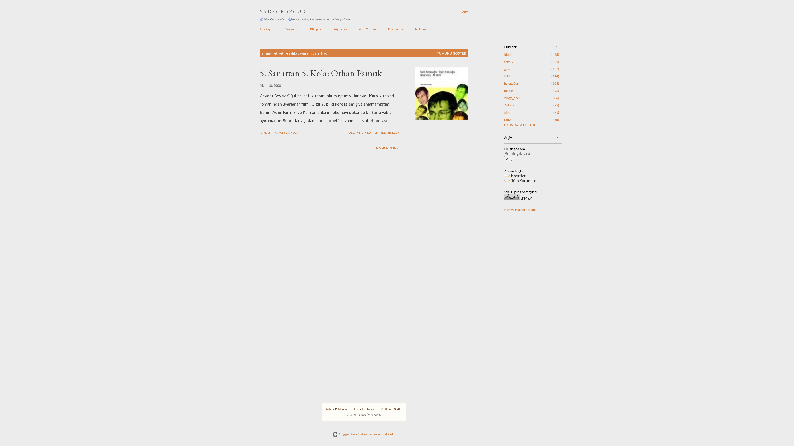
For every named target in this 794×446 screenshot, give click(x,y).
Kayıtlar (518, 175)
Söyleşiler (340, 29)
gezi (531, 69)
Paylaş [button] (265, 132)
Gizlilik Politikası (336, 409)
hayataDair (531, 83)
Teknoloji (291, 29)
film (531, 112)
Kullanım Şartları (392, 409)
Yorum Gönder (286, 132)
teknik (531, 62)
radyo (531, 119)
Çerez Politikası (364, 409)
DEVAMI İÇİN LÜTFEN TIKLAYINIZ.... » (374, 132)
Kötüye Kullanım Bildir (520, 209)
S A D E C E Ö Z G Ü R (283, 11)
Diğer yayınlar (387, 147)
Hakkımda (422, 29)
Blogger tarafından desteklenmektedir (366, 434)
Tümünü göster (451, 53)
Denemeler (395, 29)
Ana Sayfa (266, 29)
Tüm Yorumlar (523, 180)
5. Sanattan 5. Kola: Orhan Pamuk (321, 73)
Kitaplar (316, 29)
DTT (531, 76)
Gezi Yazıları (367, 29)
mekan (531, 91)
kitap (531, 54)
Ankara (531, 105)
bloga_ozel (531, 98)
